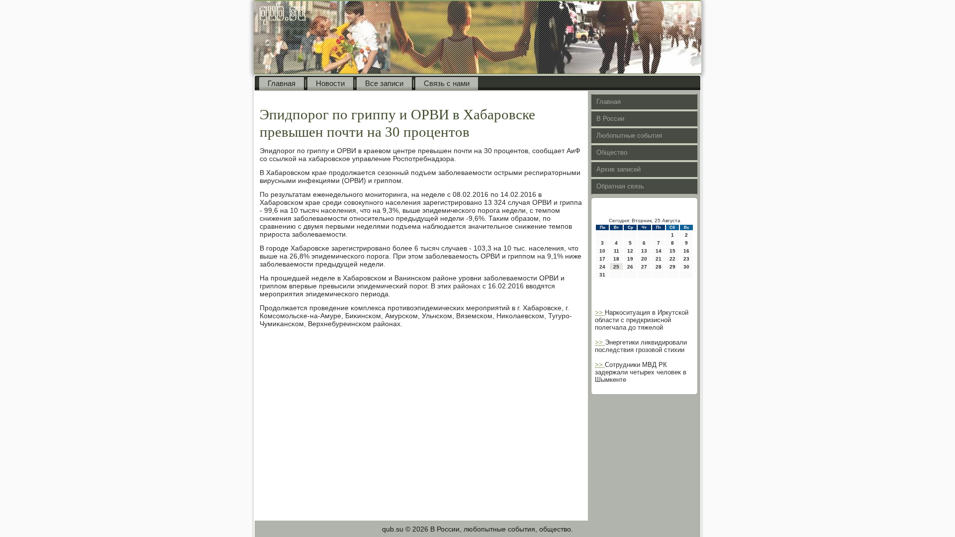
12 (630, 251)
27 (644, 266)
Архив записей (618, 169)
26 (630, 266)
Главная (281, 83)
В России (610, 118)
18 (616, 259)
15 (672, 251)
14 (659, 251)
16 (686, 251)
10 (602, 251)
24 (602, 266)
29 (672, 266)
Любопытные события (629, 135)
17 (602, 259)
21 (659, 259)
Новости (330, 83)
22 (672, 259)
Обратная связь (620, 186)
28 (659, 266)
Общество (611, 152)
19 (630, 259)
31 (602, 274)
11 (616, 251)
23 (686, 259)
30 (686, 266)
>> (600, 312)
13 (644, 251)
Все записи (384, 83)
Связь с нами (447, 83)
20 (644, 259)
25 (616, 266)
